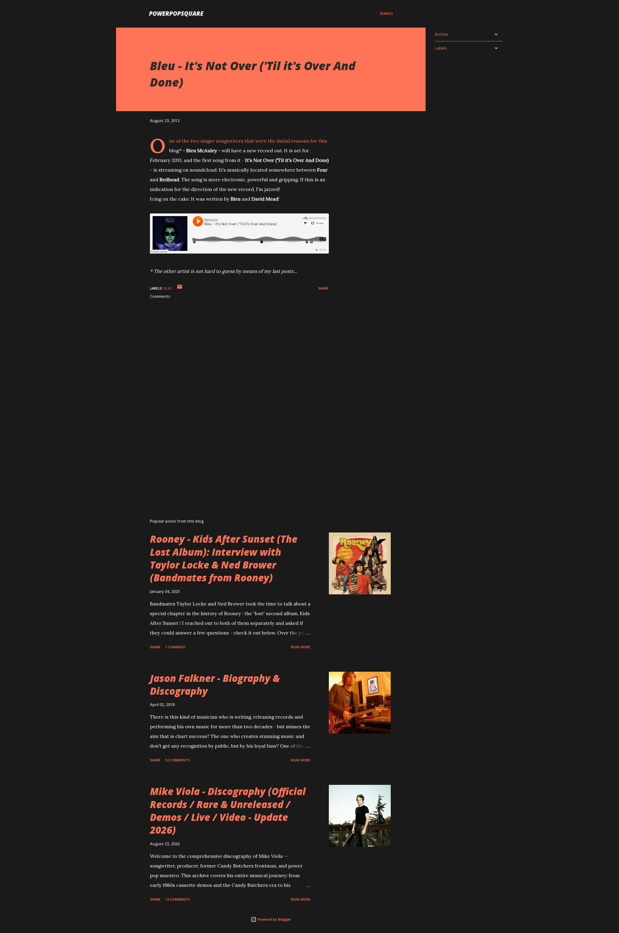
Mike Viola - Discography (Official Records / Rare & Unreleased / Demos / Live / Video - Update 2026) (228, 811)
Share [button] (323, 288)
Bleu (167, 288)
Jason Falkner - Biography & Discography (215, 684)
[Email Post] (180, 288)
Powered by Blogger (274, 919)
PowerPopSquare (176, 13)
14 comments (177, 899)
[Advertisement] (231, 458)
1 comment (175, 647)
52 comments (177, 760)
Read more (300, 647)
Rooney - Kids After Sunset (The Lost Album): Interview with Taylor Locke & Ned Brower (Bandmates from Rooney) (223, 558)
